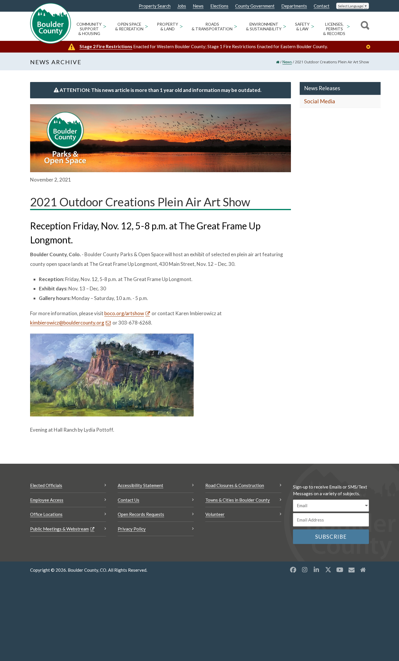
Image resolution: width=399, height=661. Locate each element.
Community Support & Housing (89, 29)
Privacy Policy (132, 528)
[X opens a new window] (328, 569)
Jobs (181, 6)
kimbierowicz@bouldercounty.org (67, 323)
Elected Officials (46, 485)
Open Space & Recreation (129, 26)
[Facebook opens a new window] (293, 569)
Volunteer (215, 514)
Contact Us (128, 500)
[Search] (364, 26)
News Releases (322, 88)
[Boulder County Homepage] (50, 23)
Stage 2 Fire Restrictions (105, 46)
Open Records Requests (141, 514)
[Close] (369, 47)
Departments (294, 6)
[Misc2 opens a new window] (363, 569)
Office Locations (46, 514)
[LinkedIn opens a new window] (316, 569)
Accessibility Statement (140, 485)
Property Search (155, 6)
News (198, 6)
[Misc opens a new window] (351, 569)
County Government (255, 6)
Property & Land (167, 26)
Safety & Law (302, 26)
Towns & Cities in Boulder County (237, 500)
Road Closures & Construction (234, 485)
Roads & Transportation (212, 26)
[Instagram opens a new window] (304, 569)
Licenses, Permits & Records (334, 29)
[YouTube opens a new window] (340, 569)
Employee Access (46, 500)
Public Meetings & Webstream (59, 528)
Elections (219, 6)
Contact (321, 6)
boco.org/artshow (124, 313)
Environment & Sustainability (264, 26)
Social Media (319, 101)
